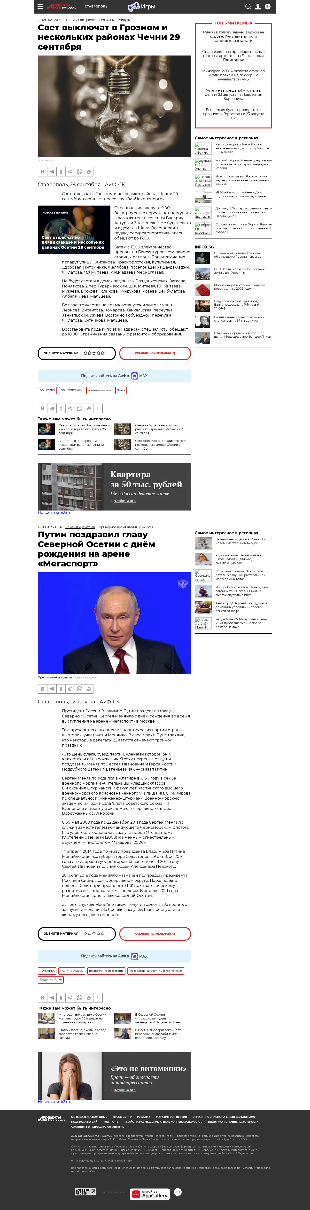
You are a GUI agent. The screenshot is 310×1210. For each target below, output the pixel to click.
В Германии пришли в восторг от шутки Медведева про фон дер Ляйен (242, 335)
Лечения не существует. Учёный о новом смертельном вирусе (241, 541)
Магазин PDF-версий (171, 1117)
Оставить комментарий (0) (155, 353)
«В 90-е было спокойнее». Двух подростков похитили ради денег (241, 194)
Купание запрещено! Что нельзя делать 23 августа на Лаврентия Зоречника (233, 94)
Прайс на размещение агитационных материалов (163, 1121)
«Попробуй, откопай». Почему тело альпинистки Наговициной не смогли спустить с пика (242, 591)
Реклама (143, 1117)
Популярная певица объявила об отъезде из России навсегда (237, 255)
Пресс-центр (122, 1117)
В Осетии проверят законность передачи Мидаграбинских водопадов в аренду (158, 1034)
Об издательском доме (89, 1117)
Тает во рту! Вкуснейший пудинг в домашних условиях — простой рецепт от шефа (241, 607)
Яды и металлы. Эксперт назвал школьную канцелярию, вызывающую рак (239, 559)
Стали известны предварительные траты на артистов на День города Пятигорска (233, 56)
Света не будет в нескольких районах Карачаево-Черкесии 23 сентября (160, 429)
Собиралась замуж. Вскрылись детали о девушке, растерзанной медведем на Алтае (240, 575)
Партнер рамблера (112, 1192)
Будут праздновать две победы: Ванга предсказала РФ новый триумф (238, 305)
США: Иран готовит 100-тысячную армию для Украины (239, 271)
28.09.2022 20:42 (50, 20)
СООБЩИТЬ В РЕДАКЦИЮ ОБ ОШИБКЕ (97, 1126)
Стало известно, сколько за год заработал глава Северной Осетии (82, 1034)
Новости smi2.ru (54, 512)
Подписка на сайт (85, 1121)
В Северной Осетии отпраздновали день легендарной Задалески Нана (158, 1018)
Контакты (111, 1121)
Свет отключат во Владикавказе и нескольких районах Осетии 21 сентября (160, 444)
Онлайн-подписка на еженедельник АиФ (224, 1117)
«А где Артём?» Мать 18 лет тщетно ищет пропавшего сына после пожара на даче (242, 623)
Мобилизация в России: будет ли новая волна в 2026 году (239, 287)
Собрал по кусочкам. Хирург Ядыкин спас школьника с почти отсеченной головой (244, 228)
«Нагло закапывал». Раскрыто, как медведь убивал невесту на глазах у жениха (243, 180)
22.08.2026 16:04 (50, 527)
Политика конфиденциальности (233, 1121)
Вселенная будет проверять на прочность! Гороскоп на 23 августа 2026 (233, 114)
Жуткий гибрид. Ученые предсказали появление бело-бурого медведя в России (244, 164)
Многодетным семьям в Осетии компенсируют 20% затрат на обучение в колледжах (82, 1018)
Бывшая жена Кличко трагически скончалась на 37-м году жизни (239, 319)
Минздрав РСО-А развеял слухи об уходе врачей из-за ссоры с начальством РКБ (233, 75)
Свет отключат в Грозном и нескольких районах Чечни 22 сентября (81, 444)
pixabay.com (47, 160)
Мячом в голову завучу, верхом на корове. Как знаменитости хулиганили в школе (233, 36)
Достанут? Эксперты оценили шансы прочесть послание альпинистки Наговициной (244, 212)
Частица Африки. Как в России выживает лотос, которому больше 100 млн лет (242, 148)
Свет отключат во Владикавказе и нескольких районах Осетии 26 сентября (84, 429)
